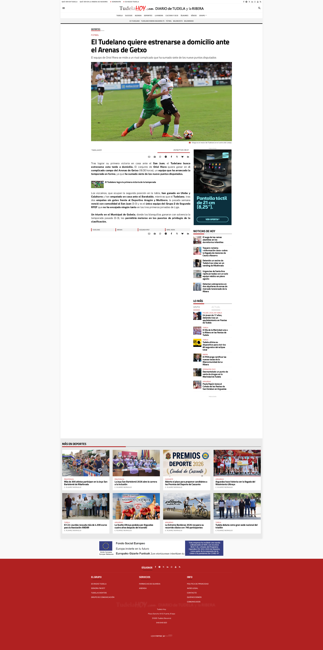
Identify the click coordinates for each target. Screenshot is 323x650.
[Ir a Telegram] (246, 2)
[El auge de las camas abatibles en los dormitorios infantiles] (197, 240)
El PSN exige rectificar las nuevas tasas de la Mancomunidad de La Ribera (214, 360)
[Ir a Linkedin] (252, 2)
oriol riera (171, 230)
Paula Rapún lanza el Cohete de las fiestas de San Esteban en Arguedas (214, 386)
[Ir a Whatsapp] (255, 2)
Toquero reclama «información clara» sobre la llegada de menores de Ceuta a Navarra (215, 251)
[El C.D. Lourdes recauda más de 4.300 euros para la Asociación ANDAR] (85, 506)
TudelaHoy (96, 150)
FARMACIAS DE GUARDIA (149, 584)
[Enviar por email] (149, 157)
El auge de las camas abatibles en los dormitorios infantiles (213, 239)
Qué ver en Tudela (69, 2)
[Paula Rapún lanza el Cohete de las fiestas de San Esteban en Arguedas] (197, 385)
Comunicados (193, 602)
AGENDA (143, 588)
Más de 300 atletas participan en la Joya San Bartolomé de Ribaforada (85, 483)
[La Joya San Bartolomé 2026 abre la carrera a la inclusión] (136, 463)
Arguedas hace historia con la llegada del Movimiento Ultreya (235, 483)
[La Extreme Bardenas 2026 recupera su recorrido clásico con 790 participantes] (186, 506)
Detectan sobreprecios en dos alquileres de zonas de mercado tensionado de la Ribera (215, 287)
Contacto (192, 593)
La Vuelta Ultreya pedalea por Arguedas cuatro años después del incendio (134, 526)
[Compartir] (160, 157)
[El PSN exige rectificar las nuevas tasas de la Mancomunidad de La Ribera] (197, 358)
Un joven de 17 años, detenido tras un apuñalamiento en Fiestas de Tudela (215, 318)
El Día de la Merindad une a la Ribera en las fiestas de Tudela (215, 332)
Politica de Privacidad (198, 584)
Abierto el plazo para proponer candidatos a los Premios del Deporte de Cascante (186, 483)
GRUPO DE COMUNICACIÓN (102, 597)
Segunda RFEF (144, 230)
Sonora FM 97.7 (98, 588)
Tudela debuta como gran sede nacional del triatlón (237, 526)
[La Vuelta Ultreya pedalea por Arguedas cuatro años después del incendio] (136, 506)
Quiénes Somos (194, 597)
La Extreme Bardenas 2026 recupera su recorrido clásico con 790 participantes (184, 526)
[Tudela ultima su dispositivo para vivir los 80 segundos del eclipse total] (197, 343)
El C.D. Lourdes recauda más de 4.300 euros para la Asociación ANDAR (85, 526)
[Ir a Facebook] (243, 2)
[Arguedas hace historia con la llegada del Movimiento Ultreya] (237, 463)
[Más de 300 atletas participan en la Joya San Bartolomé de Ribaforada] (85, 463)
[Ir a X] (249, 2)
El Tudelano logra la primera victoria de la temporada (130, 182)
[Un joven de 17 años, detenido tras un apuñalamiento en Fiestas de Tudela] (197, 316)
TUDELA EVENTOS (99, 593)
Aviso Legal (192, 588)
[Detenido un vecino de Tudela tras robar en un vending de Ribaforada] (197, 263)
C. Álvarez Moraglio (72, 487)
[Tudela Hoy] (161, 8)
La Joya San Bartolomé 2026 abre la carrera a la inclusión (136, 483)
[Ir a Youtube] (258, 2)
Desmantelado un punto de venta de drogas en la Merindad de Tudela (215, 374)
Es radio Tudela (98, 584)
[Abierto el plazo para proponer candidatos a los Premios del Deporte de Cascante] (186, 463)
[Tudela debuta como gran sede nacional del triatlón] (237, 506)
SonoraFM (116, 2)
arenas (119, 230)
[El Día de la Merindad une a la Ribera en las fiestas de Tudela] (197, 331)
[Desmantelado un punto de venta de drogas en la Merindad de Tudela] (197, 372)
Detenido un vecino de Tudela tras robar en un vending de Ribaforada (213, 263)
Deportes (95, 29)
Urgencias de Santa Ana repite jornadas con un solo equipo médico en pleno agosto (215, 274)
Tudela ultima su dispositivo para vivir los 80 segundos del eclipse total (214, 345)
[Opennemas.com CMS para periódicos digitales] (161, 636)
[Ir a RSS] (260, 2)
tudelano (96, 230)
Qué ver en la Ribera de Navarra (94, 2)
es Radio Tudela (132, 2)
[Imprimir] (154, 157)
